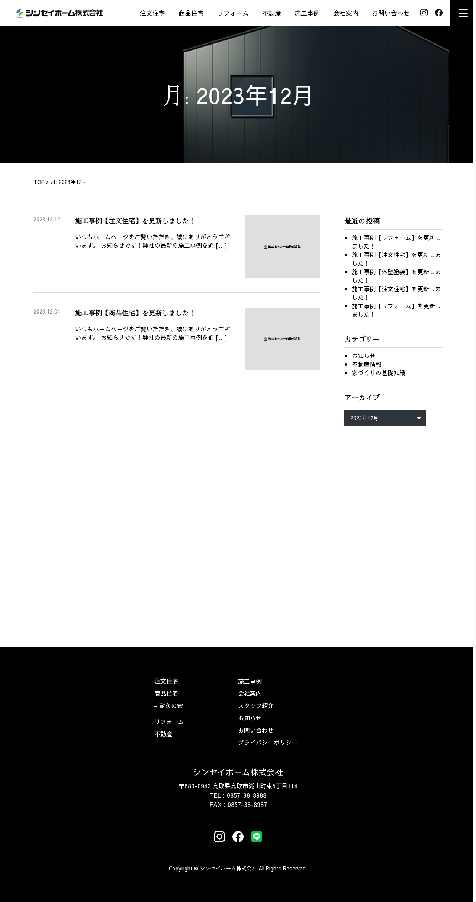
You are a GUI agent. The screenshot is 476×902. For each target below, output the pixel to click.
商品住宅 (191, 13)
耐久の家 (171, 705)
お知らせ (364, 355)
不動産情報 (367, 364)
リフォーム (233, 13)
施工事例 (307, 13)
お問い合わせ (391, 13)
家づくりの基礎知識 (378, 373)
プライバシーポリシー (268, 742)
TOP (39, 181)
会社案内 (345, 13)
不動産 (271, 13)
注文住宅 (152, 13)
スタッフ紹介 (256, 705)
